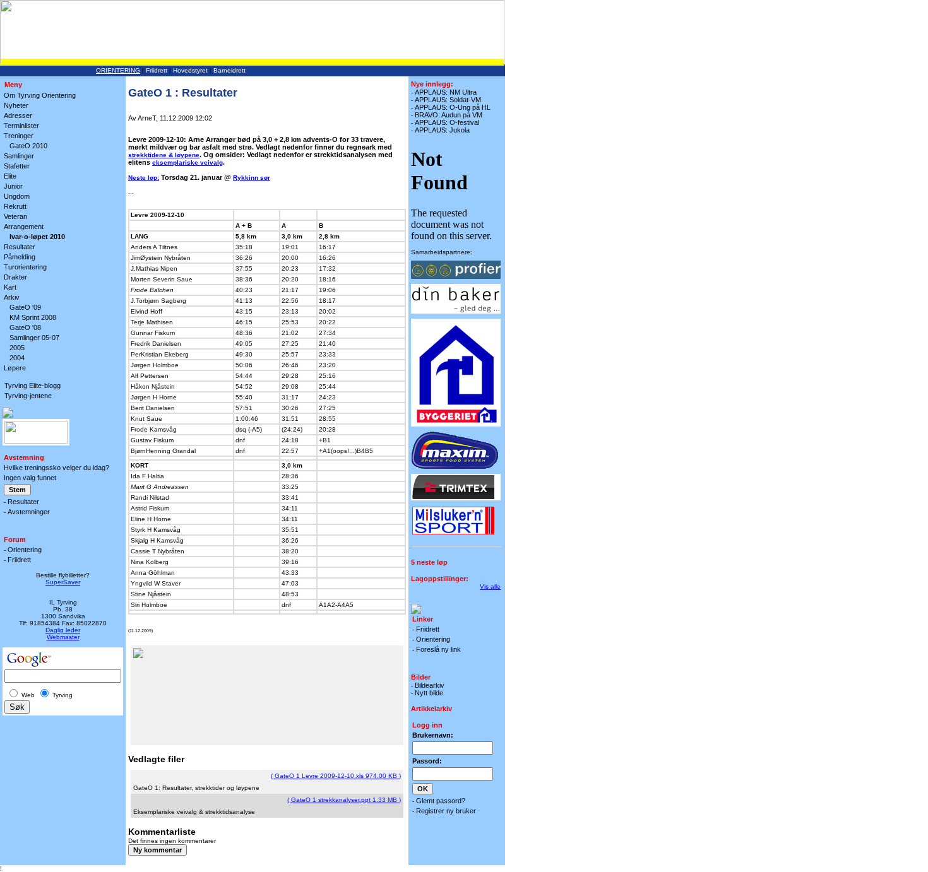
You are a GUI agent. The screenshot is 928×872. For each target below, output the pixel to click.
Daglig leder (62, 630)
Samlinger (19, 156)
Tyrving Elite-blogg (32, 385)
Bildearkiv (429, 685)
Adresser (18, 115)
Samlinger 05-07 (34, 337)
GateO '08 (25, 327)
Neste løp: (143, 177)
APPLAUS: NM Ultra (446, 92)
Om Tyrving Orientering (40, 95)
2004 (17, 358)
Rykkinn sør (251, 177)
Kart (10, 287)
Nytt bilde (429, 693)
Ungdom (17, 196)
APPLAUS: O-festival (447, 122)
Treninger (18, 135)
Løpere (15, 368)
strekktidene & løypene (163, 154)
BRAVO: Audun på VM (448, 115)
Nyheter (16, 105)
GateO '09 (25, 307)
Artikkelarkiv (431, 708)
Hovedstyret (190, 70)
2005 (17, 347)
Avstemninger (29, 512)
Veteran (15, 216)
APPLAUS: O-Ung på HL (453, 107)
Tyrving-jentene (28, 395)
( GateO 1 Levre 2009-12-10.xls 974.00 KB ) (336, 775)
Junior (13, 186)
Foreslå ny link (438, 649)
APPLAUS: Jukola (442, 130)
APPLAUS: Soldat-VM (448, 99)
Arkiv (12, 297)
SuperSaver (62, 582)
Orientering (118, 70)
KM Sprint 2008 (32, 317)
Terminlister (21, 125)
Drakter (15, 277)
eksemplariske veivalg (187, 162)
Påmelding (19, 257)
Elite (10, 176)
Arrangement (24, 226)
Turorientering (25, 267)
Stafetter (17, 166)
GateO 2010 (28, 146)
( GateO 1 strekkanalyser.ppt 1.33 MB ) (344, 799)
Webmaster (63, 636)
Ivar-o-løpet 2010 (37, 236)
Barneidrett (229, 70)
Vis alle (490, 586)
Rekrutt (15, 206)
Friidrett (156, 70)
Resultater (19, 246)
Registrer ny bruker (446, 811)
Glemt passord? (440, 800)
